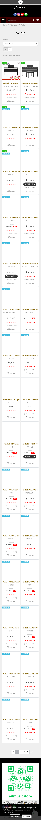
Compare (12, 101)
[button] (32, 20)
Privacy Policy (30, 810)
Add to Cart (31, 184)
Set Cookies (15, 816)
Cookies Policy (11, 812)
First (9, 752)
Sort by (6, 40)
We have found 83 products (11, 55)
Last (31, 752)
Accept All (26, 816)
